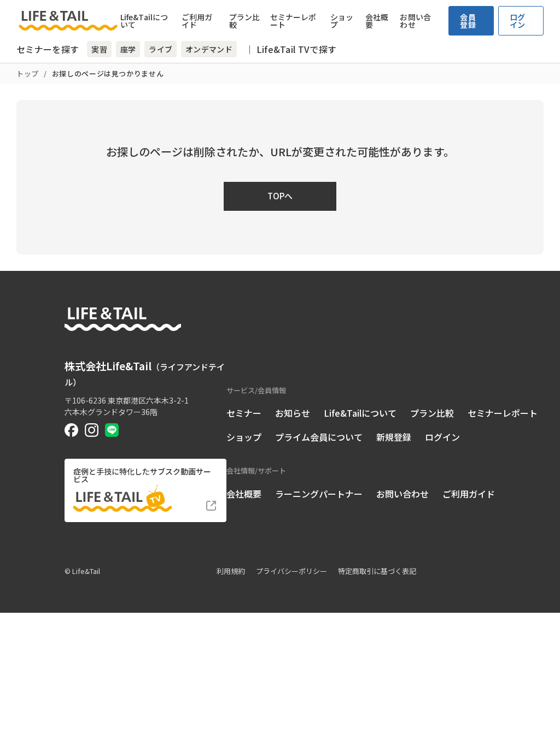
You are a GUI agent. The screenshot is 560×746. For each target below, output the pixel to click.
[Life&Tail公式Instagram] (91, 430)
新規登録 (393, 436)
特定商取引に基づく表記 (377, 571)
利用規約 (231, 571)
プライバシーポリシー (291, 571)
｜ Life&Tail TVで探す (290, 49)
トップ (27, 73)
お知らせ (292, 412)
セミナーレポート (293, 20)
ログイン (518, 20)
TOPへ (280, 196)
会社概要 (376, 20)
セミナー (243, 412)
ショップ (341, 20)
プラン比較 (244, 20)
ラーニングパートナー (319, 493)
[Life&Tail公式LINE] (112, 430)
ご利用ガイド (197, 20)
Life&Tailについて (144, 20)
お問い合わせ (415, 20)
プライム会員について (319, 436)
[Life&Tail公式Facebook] (71, 430)
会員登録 (468, 20)
